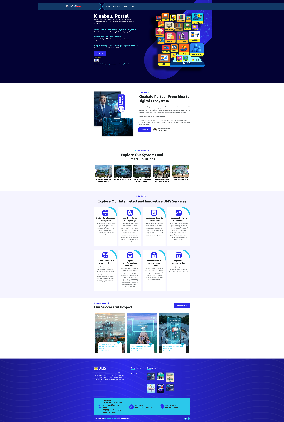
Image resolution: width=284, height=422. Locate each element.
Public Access (117, 6)
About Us (134, 373)
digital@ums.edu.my (143, 407)
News (125, 6)
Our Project (135, 376)
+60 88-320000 (171, 407)
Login (132, 6)
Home (108, 6)
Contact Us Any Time (164, 128)
